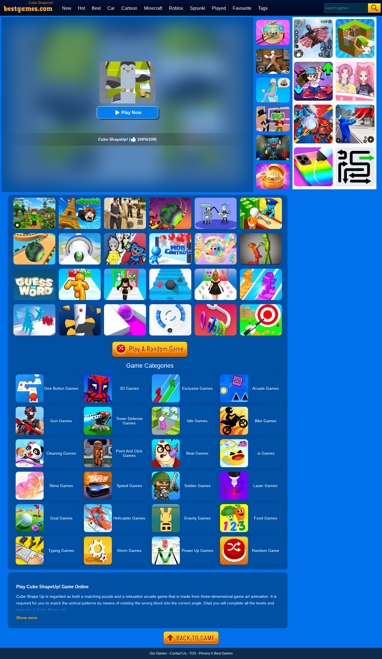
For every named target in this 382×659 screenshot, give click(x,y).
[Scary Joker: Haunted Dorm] (125, 235)
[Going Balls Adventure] (34, 235)
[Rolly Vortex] (170, 306)
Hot (81, 8)
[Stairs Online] (170, 271)
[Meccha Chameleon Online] (273, 51)
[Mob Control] (170, 235)
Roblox (176, 8)
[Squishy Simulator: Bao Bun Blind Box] (216, 235)
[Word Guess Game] (34, 271)
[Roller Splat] (125, 306)
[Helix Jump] (80, 306)
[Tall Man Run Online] (80, 271)
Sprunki (197, 8)
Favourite (242, 8)
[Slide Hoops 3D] (216, 306)
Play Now (131, 112)
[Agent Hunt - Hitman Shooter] (125, 200)
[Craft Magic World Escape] (34, 200)
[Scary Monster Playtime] (273, 137)
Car (111, 8)
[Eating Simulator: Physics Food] (273, 79)
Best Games (223, 653)
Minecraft (153, 8)
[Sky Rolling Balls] (80, 235)
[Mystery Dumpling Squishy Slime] (273, 22)
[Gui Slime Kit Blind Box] (273, 166)
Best (96, 8)
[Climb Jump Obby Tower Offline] (80, 200)
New (66, 8)
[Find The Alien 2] (273, 108)
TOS (192, 653)
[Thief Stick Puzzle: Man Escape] (216, 200)
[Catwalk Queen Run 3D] (216, 271)
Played (219, 8)
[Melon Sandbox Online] (261, 235)
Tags (263, 8)
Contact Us (178, 653)
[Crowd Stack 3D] (34, 306)
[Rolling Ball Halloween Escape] (170, 200)
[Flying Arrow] (261, 306)
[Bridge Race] (261, 271)
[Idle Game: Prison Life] (261, 200)
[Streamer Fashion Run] (125, 271)
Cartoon (129, 8)
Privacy (204, 653)
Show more (26, 617)
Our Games (158, 653)
